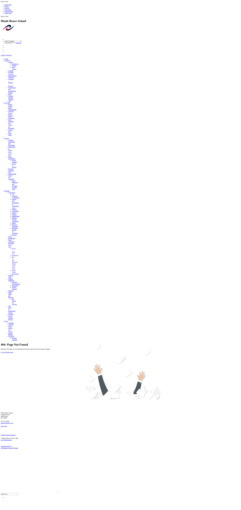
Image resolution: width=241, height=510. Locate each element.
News (6, 321)
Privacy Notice (10, 115)
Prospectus (11, 118)
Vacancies (9, 55)
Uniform (10, 314)
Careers (10, 62)
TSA (9, 101)
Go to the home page (7, 352)
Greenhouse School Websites (9, 448)
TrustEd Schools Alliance (10, 97)
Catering (10, 71)
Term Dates (8, 10)
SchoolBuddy (15, 274)
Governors (11, 74)
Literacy (14, 214)
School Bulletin (10, 334)
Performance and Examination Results (12, 90)
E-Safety (10, 149)
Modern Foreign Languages (15, 219)
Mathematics (16, 216)
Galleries (11, 324)
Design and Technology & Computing (15, 203)
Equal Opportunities (12, 108)
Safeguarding (12, 174)
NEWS (7, 6)
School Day (10, 130)
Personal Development (16, 283)
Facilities (11, 72)
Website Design (5, 446)
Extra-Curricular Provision (11, 241)
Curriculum (11, 192)
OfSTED (11, 111)
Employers (15, 64)
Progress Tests (10, 276)
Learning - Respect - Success (11, 82)
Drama (13, 208)
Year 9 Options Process (10, 317)
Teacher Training (14, 339)
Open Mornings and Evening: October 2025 (15, 185)
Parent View (8, 13)
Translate (18, 43)
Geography (15, 211)
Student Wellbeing (11, 279)
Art (13, 194)
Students (14, 69)
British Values (10, 105)
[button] (5, 45)
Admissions (11, 147)
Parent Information (11, 158)
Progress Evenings (11, 169)
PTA (9, 172)
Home (6, 59)
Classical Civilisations (15, 196)
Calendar (11, 323)
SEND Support (14, 288)
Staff (13, 67)
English (14, 209)
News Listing (10, 327)
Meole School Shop (10, 153)
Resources (15, 285)
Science (14, 235)
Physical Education (15, 225)
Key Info (7, 103)
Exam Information (11, 237)
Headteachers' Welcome (12, 76)
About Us (7, 60)
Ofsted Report (9, 11)
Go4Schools (15, 255)
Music (14, 223)
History (14, 213)
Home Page (8, 5)
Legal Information (6, 440)
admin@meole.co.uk (7, 423)
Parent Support (14, 161)
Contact (3, 55)
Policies (7, 8)
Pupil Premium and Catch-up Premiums (11, 124)
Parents (14, 65)
